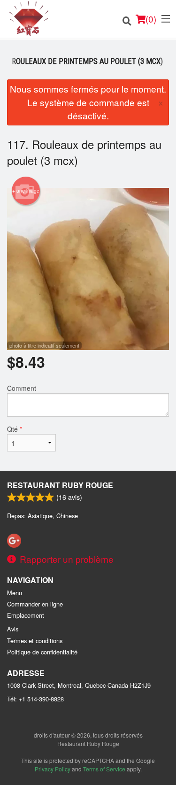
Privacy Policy (52, 769)
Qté (14, 429)
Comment (21, 388)
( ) (150, 18)
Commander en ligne (35, 603)
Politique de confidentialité (42, 651)
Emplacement (25, 615)
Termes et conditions (34, 640)
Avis (12, 628)
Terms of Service (104, 769)
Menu (14, 592)
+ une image (25, 190)
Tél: (35, 698)
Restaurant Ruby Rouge (60, 485)
